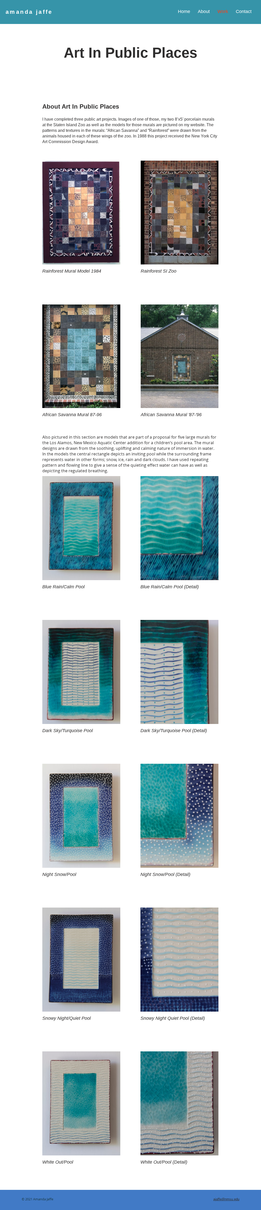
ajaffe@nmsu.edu (226, 1199)
